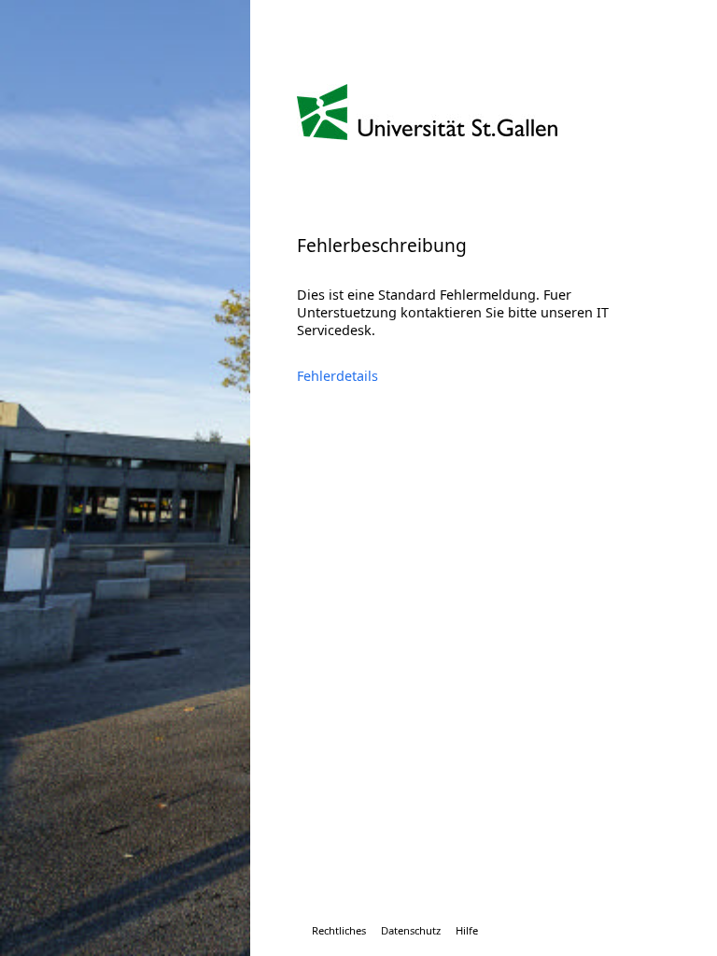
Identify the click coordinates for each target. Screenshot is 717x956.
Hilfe (467, 930)
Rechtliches (339, 930)
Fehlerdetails (337, 376)
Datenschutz (411, 930)
